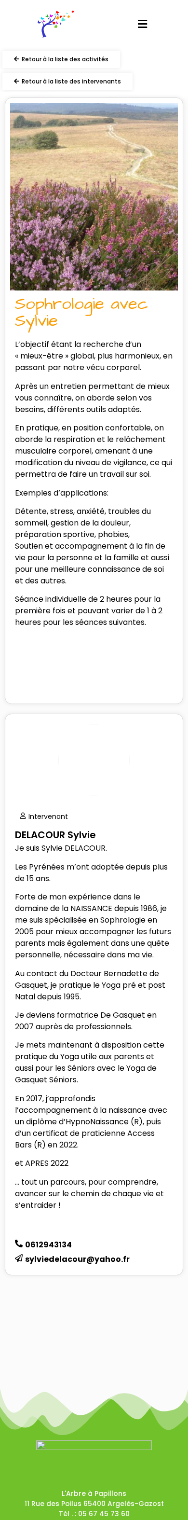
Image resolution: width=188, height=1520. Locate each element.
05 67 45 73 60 (104, 1514)
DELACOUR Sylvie (55, 835)
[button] (142, 24)
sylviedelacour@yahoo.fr (77, 1259)
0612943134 (48, 1244)
